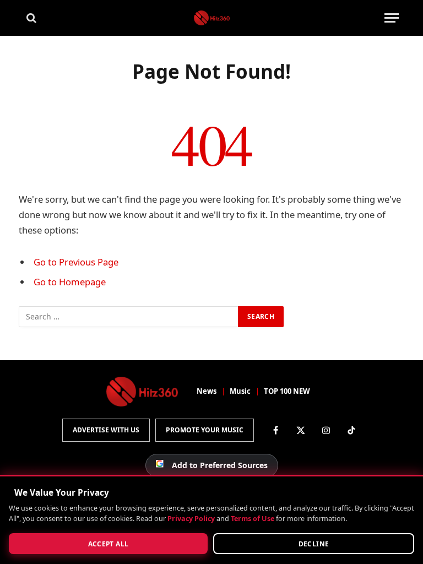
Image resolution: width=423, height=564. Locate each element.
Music (240, 391)
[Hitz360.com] (212, 18)
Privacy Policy (191, 518)
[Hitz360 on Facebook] (275, 430)
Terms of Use (252, 518)
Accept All (108, 543)
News (206, 391)
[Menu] (391, 18)
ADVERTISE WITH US (106, 430)
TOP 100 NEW (287, 391)
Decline (314, 543)
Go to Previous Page (76, 262)
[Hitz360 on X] (300, 430)
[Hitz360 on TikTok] (351, 430)
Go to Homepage (70, 281)
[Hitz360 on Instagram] (326, 430)
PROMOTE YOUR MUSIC (204, 430)
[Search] (30, 18)
